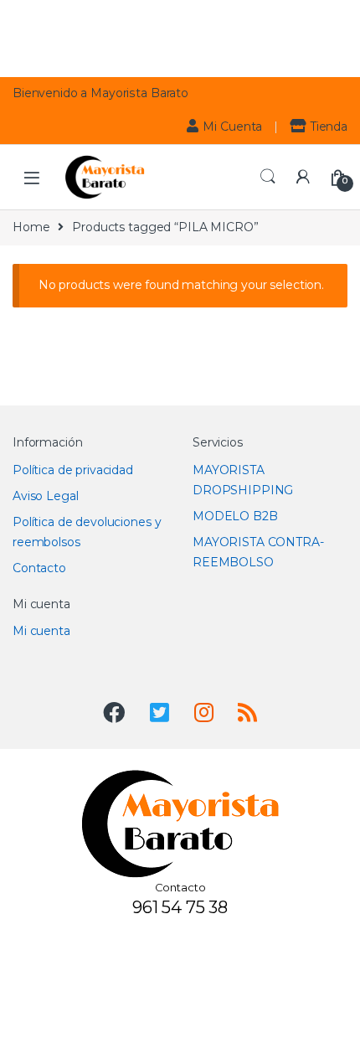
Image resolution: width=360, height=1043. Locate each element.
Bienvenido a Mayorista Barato (100, 93)
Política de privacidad (73, 470)
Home (31, 227)
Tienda (329, 126)
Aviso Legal (45, 495)
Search (268, 177)
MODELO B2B (235, 516)
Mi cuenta (41, 630)
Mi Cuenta (232, 126)
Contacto (39, 568)
